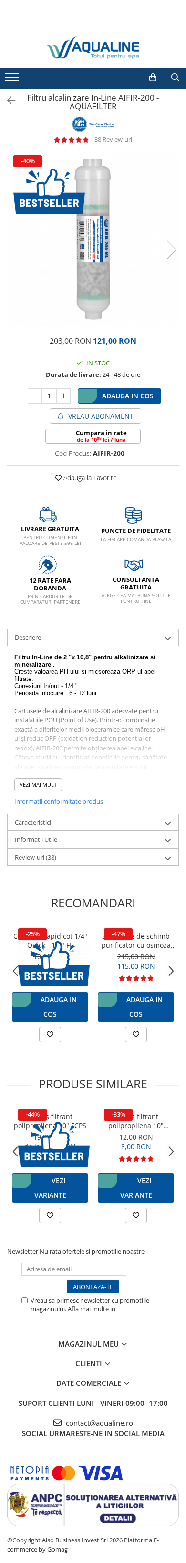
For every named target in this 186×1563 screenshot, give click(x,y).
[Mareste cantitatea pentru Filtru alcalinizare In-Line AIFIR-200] (63, 396)
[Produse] (13, 80)
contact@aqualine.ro (98, 1422)
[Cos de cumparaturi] (153, 77)
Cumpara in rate (101, 436)
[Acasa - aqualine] (93, 47)
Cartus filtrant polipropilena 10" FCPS (50, 1121)
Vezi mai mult (38, 784)
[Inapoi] (7, 100)
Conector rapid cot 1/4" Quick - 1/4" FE (50, 940)
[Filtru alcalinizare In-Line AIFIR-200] (93, 240)
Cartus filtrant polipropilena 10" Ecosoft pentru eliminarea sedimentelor (136, 1121)
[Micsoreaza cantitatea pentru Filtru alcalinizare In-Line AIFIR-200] (35, 396)
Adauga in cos (128, 395)
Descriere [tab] (28, 637)
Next (171, 250)
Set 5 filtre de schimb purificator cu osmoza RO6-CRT (136, 940)
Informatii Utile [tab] (36, 839)
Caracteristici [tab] (33, 822)
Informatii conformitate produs (58, 801)
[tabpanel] (93, 240)
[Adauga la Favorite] (50, 1034)
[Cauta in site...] (175, 77)
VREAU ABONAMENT (100, 415)
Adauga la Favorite (89, 477)
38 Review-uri (113, 139)
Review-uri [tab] (35, 857)
